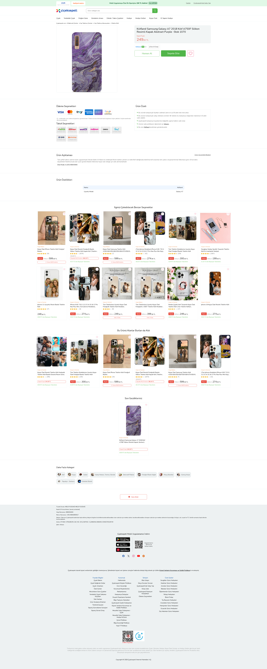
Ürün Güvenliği (122, 586)
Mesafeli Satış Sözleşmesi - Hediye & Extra (122, 616)
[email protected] (75, 509)
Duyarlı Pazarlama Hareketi (122, 597)
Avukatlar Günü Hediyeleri (169, 603)
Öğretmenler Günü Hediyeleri (169, 592)
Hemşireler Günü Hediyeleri (169, 606)
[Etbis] (128, 637)
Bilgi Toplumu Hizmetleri (122, 600)
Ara (155, 10)
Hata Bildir (134, 497)
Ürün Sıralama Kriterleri (98, 602)
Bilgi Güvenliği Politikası (121, 623)
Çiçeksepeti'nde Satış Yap (202, 3)
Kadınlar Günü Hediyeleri (169, 583)
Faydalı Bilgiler (98, 578)
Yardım (188, 3)
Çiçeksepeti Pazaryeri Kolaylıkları (145, 593)
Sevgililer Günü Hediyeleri (169, 580)
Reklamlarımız (121, 592)
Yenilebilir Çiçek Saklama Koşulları (98, 595)
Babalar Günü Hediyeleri (169, 589)
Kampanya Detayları (121, 594)
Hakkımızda (121, 580)
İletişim (145, 578)
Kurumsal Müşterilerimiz (121, 589)
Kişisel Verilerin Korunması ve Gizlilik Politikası (121, 607)
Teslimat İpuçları (97, 605)
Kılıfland (138, 47)
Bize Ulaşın (145, 580)
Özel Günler (98, 589)
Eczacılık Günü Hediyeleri (169, 609)
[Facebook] (123, 556)
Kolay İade (145, 589)
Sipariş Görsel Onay (98, 610)
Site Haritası (98, 599)
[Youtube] (138, 556)
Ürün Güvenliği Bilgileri (203, 155)
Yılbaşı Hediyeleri (169, 594)
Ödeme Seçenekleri (145, 596)
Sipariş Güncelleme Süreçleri (97, 608)
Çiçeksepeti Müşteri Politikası (121, 583)
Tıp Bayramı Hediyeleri (169, 600)
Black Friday (169, 597)
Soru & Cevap (154, 47)
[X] (128, 556)
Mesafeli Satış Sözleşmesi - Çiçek (122, 611)
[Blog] (143, 556)
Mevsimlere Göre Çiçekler (97, 592)
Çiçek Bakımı (98, 580)
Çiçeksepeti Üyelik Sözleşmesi (122, 603)
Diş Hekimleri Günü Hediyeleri (169, 611)
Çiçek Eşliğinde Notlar (98, 583)
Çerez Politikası (122, 620)
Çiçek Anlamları (98, 586)
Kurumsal (121, 578)
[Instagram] (133, 556)
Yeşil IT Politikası (121, 626)
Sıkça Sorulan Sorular (145, 583)
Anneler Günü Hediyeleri (169, 586)
